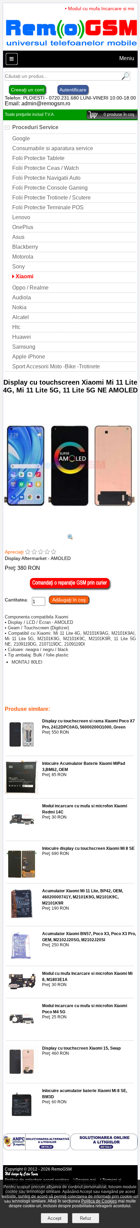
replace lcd (107, 685)
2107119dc (42, 699)
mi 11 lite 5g (74, 690)
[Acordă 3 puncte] (40, 552)
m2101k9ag (81, 685)
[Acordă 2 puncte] (34, 552)
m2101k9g (56, 685)
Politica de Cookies (99, 1201)
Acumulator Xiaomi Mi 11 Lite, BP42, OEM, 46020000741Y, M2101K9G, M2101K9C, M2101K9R (82, 897)
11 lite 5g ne (47, 690)
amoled (24, 690)
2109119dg (16, 699)
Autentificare (72, 89)
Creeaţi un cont (27, 89)
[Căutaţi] (124, 79)
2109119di (67, 699)
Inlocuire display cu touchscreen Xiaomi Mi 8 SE (88, 848)
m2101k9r (102, 694)
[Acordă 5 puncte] (53, 552)
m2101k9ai (30, 685)
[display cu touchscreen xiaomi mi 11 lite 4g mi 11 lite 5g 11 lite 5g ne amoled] (70, 538)
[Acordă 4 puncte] (47, 552)
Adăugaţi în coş (69, 599)
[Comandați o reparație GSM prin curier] (70, 589)
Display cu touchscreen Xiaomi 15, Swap (81, 1048)
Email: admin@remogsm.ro (37, 103)
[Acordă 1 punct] (27, 552)
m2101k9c (78, 694)
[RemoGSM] (71, 47)
